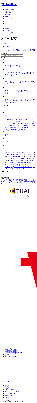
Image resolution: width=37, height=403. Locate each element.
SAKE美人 (8, 395)
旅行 (34, 180)
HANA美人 (9, 397)
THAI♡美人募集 (10, 393)
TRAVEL (8, 11)
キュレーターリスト (12, 391)
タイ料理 (20, 182)
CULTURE (8, 18)
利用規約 (8, 387)
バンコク (7, 182)
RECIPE (7, 15)
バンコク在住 (17, 180)
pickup (3, 180)
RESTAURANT (10, 9)
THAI (26, 182)
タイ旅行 (8, 180)
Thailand (14, 182)
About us (7, 385)
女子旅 (24, 180)
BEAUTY (8, 16)
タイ (2, 182)
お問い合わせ (9, 389)
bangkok (30, 180)
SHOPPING (9, 13)
